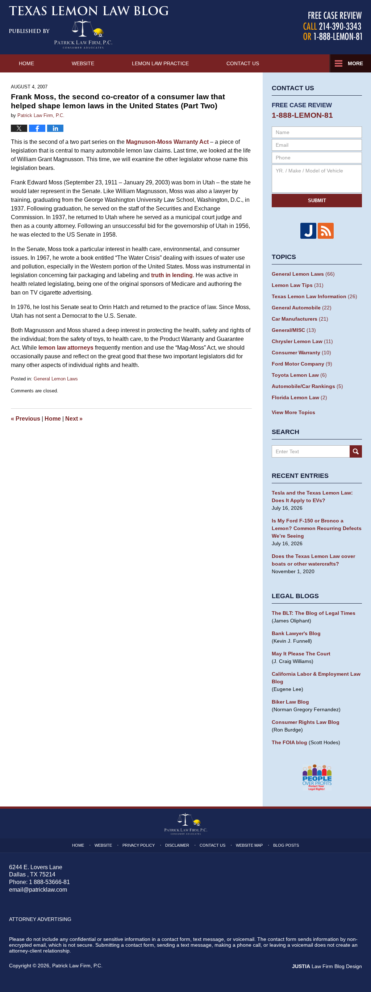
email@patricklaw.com (38, 890)
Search (356, 451)
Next (74, 419)
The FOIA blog (289, 742)
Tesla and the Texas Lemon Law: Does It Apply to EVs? (312, 496)
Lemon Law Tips (298, 285)
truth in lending (172, 275)
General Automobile (302, 307)
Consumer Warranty (301, 352)
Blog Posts (286, 845)
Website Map (249, 845)
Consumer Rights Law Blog (305, 722)
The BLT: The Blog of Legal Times (313, 613)
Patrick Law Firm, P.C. (77, 965)
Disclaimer (177, 845)
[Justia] (308, 231)
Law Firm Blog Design (327, 966)
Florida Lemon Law (299, 397)
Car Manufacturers (300, 319)
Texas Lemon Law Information (314, 296)
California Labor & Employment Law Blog (316, 677)
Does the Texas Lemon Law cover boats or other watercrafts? (313, 560)
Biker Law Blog (290, 702)
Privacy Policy (138, 845)
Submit (317, 200)
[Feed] (325, 231)
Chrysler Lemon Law (302, 341)
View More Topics (293, 412)
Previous (25, 419)
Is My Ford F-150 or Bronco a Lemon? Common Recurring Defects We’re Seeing (317, 528)
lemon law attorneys (65, 348)
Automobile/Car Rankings (307, 386)
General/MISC (294, 330)
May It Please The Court (301, 654)
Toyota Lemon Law (299, 375)
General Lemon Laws (56, 379)
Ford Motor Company (302, 364)
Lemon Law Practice (160, 63)
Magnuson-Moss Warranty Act (167, 142)
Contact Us (242, 63)
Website (83, 63)
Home (26, 63)
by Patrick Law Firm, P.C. (332, 26)
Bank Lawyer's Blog (296, 633)
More (355, 63)
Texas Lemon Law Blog (89, 27)
